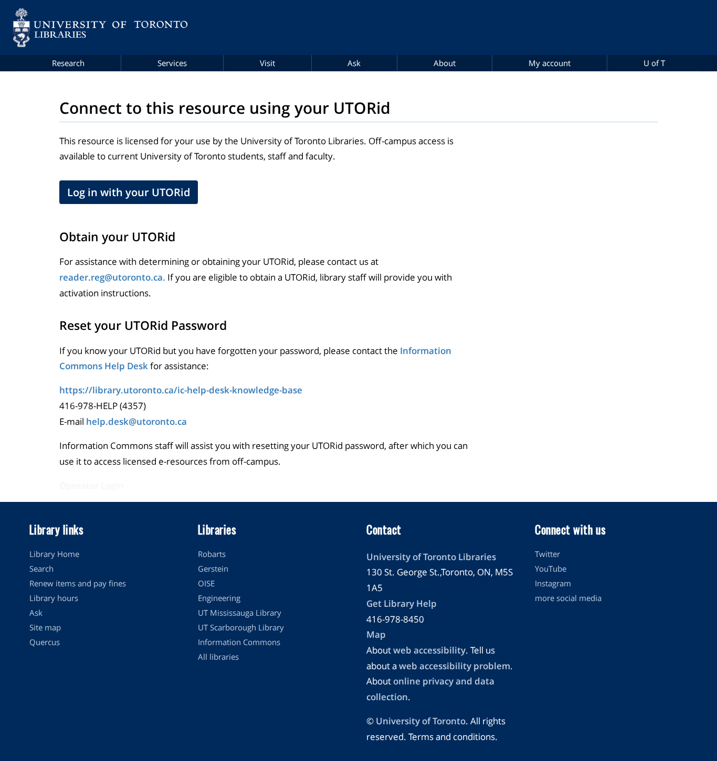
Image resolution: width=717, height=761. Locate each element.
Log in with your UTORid (128, 192)
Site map (45, 627)
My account (550, 63)
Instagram (553, 583)
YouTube (550, 568)
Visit (267, 63)
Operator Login (91, 485)
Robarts (212, 554)
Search (41, 568)
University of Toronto (421, 721)
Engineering (219, 598)
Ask (354, 63)
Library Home (54, 554)
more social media (568, 598)
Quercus (44, 642)
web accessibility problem (454, 666)
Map (376, 634)
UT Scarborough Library (241, 627)
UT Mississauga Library (239, 612)
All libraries (218, 656)
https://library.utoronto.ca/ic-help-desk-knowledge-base (180, 390)
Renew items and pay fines (77, 583)
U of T (654, 63)
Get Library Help (401, 603)
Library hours (53, 598)
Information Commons (239, 642)
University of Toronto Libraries (431, 557)
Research (68, 63)
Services (172, 63)
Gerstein (213, 568)
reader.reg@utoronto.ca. (112, 277)
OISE (206, 583)
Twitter (547, 554)
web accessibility (429, 650)
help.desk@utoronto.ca (136, 421)
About (445, 63)
